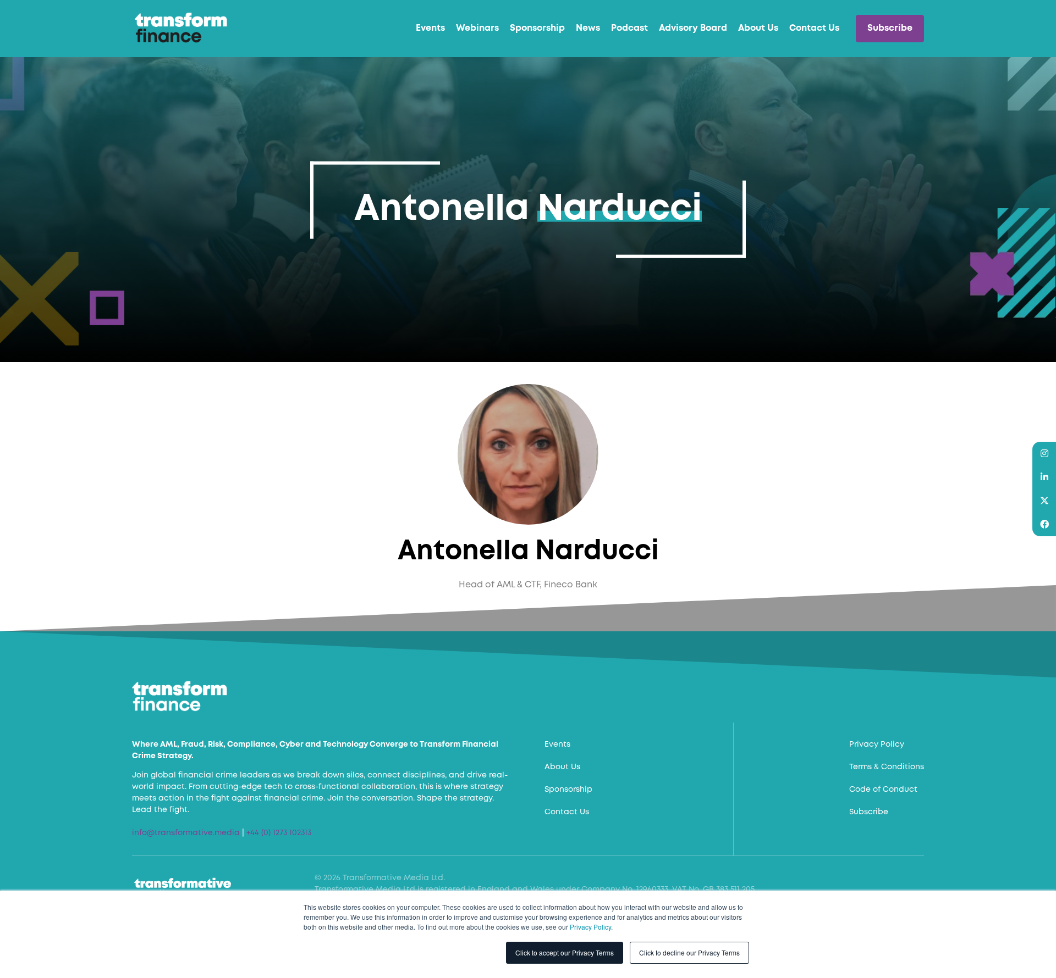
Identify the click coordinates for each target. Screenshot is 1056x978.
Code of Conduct (883, 789)
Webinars (477, 28)
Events (430, 28)
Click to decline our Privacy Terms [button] (689, 952)
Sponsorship (537, 28)
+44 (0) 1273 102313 (278, 833)
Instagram (1044, 453)
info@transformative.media (186, 833)
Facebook (1044, 524)
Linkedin (1044, 477)
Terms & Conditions (886, 767)
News (588, 28)
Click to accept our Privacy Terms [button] (564, 952)
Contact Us (814, 28)
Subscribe (889, 28)
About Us (758, 28)
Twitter (1044, 501)
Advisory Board (693, 28)
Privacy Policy (590, 926)
